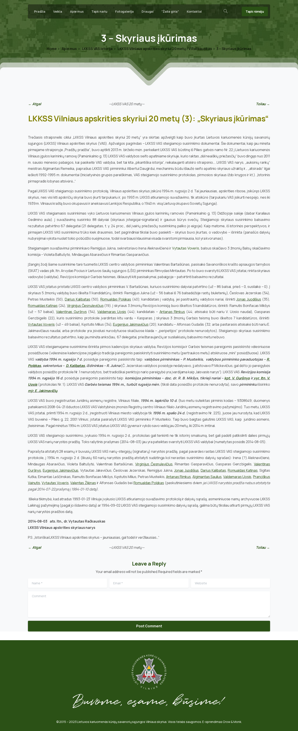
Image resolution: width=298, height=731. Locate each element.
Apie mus (69, 48)
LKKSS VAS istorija (97, 48)
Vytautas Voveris (185, 248)
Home (52, 48)
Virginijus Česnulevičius (85, 305)
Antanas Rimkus (172, 311)
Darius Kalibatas (77, 299)
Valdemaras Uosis (111, 311)
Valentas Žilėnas (83, 482)
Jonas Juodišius (248, 299)
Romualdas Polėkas (115, 299)
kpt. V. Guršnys (237, 378)
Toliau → (263, 103)
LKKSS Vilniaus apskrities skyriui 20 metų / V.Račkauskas (164, 48)
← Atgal (34, 103)
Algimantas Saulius (207, 476)
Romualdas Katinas (43, 305)
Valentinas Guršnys (71, 311)
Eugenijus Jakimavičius (130, 324)
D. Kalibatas (75, 365)
